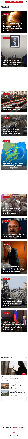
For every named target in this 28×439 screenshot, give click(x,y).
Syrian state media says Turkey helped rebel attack (14, 303)
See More (14, 399)
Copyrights (19, 430)
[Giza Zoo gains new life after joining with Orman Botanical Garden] (5, 393)
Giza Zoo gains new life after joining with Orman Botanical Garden (17, 392)
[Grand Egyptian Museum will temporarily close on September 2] (5, 386)
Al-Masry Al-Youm (17, 427)
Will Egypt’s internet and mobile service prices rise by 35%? (11, 378)
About (3, 430)
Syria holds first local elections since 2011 (12, 108)
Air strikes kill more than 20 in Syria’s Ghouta (13, 235)
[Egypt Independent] (14, 2)
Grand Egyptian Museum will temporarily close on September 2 (17, 385)
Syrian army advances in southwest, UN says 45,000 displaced (13, 165)
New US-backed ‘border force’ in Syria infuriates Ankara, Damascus (13, 269)
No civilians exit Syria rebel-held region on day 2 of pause (12, 211)
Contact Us (13, 430)
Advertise (7, 430)
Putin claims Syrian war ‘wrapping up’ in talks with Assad (13, 327)
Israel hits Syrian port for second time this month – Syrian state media (12, 27)
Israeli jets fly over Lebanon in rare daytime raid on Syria (12, 131)
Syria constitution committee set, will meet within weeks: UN (14, 62)
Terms (14, 432)
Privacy (24, 430)
